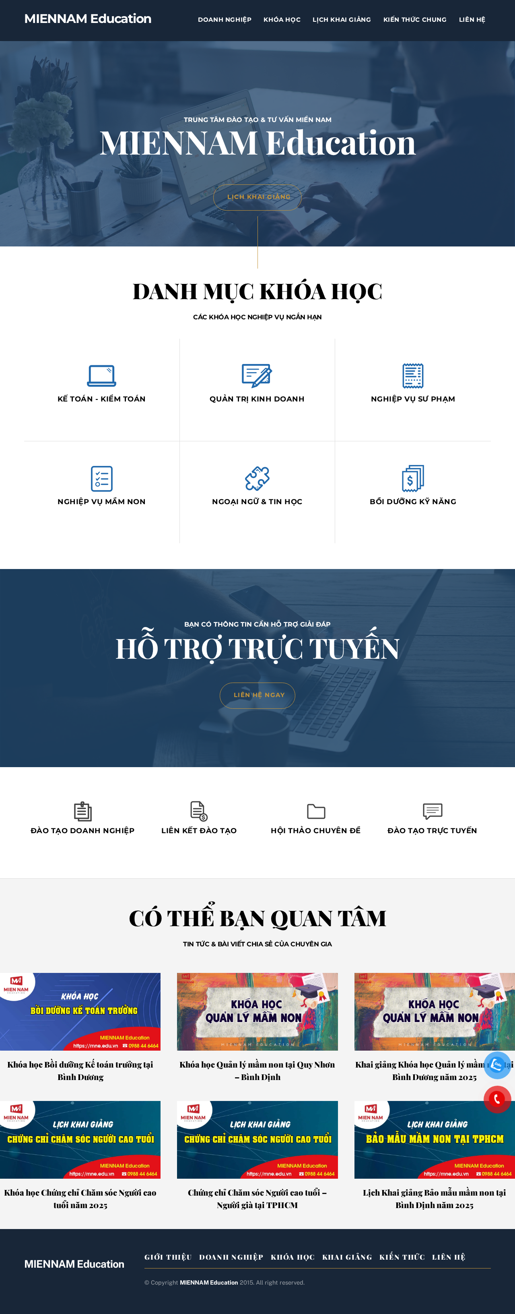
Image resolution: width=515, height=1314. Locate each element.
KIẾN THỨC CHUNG (415, 19)
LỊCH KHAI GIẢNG (342, 19)
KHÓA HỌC (282, 19)
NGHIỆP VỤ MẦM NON (102, 501)
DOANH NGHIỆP (224, 19)
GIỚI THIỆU (168, 1256)
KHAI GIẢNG (347, 1256)
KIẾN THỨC (402, 1256)
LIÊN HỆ (472, 19)
